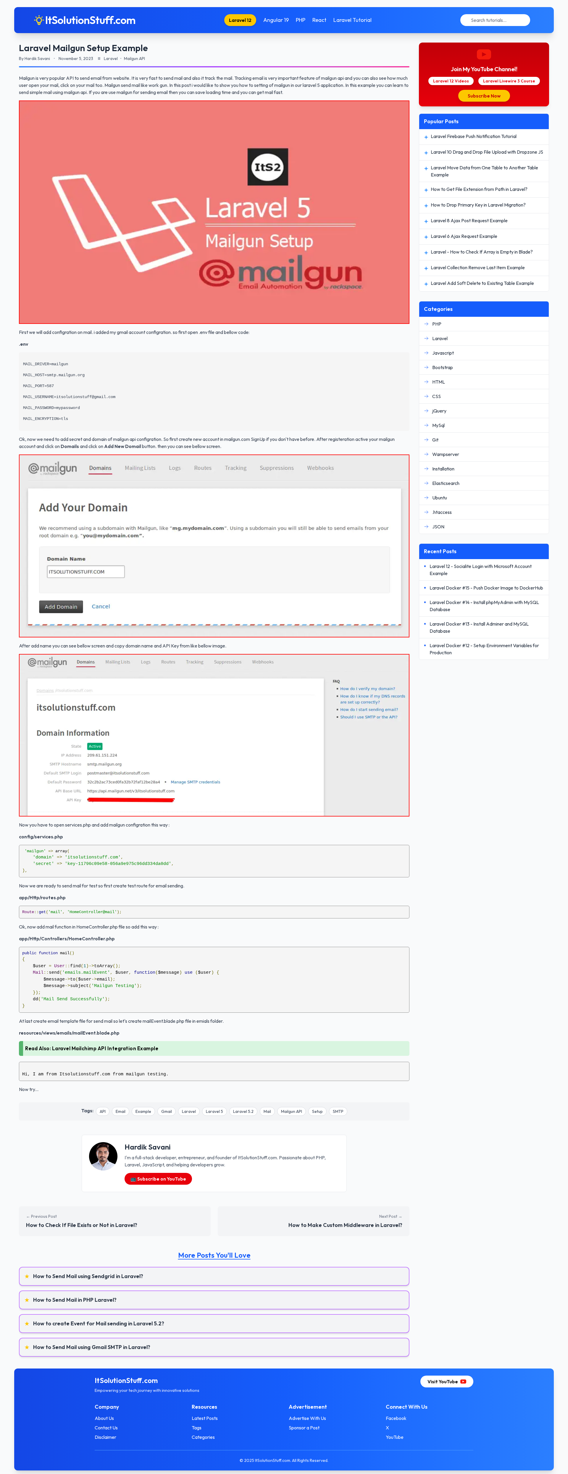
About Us (104, 1418)
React (319, 20)
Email (120, 1111)
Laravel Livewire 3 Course (509, 81)
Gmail (166, 1111)
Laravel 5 (214, 1111)
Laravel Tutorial (352, 20)
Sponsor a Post (304, 1428)
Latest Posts (205, 1418)
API (103, 1111)
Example (143, 1111)
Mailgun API (291, 1111)
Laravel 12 (240, 20)
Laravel (189, 1111)
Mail (267, 1111)
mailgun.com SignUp (244, 439)
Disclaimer (105, 1437)
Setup (317, 1111)
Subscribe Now (484, 96)
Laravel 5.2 (243, 1111)
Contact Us (106, 1428)
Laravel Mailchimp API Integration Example (105, 1048)
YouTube (395, 1437)
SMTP (338, 1111)
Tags (196, 1428)
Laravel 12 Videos (451, 81)
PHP (300, 20)
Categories (203, 1437)
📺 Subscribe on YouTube (158, 1179)
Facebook (396, 1418)
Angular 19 (276, 20)
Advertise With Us (307, 1418)
